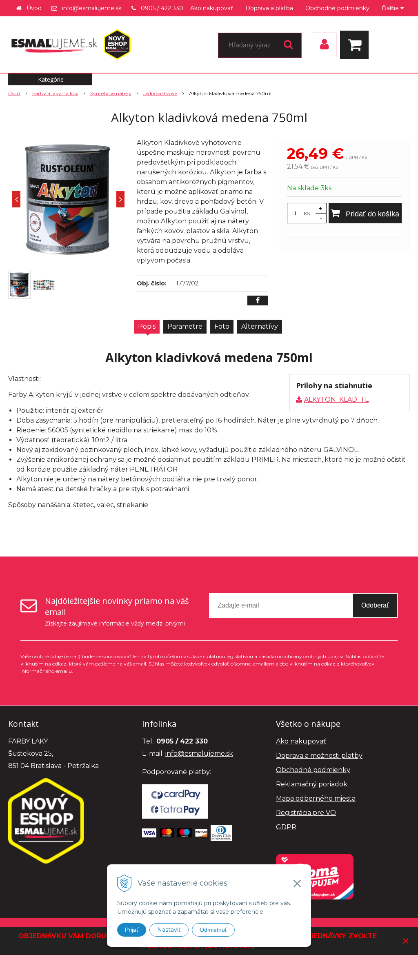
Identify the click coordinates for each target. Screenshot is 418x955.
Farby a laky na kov (55, 93)
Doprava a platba (269, 8)
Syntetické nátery (110, 93)
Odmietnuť (213, 929)
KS (307, 213)
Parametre (184, 326)
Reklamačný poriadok (311, 784)
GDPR (286, 827)
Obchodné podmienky (337, 8)
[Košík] (356, 45)
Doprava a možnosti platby (319, 755)
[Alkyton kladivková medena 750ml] (68, 199)
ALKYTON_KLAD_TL (336, 399)
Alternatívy (259, 326)
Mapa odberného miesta (316, 798)
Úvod (34, 8)
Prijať (131, 929)
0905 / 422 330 (162, 8)
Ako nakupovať (211, 8)
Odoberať (375, 605)
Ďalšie (391, 8)
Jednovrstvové (160, 93)
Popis (147, 326)
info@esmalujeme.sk (92, 8)
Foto (221, 326)
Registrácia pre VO (306, 813)
